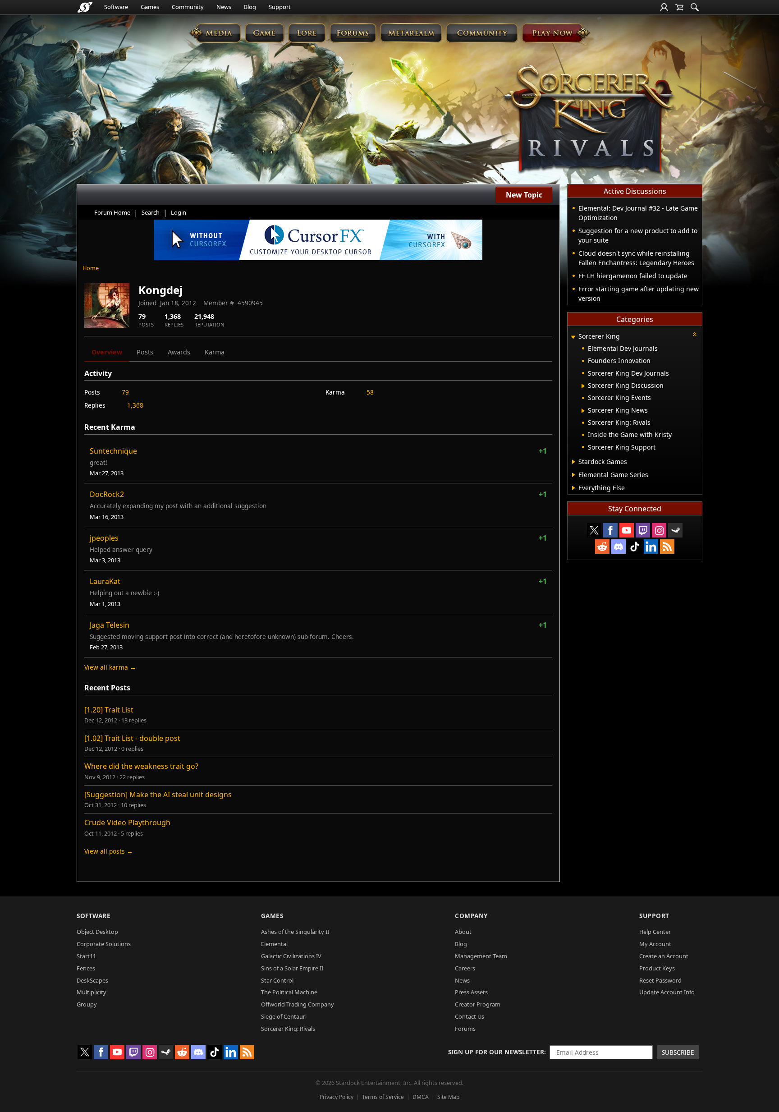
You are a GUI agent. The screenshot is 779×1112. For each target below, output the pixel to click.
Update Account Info (667, 992)
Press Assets (471, 992)
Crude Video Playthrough (127, 822)
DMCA (420, 1097)
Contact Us (469, 1016)
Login (178, 212)
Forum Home (112, 212)
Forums (465, 1029)
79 (125, 392)
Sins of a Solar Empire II (292, 968)
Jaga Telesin (109, 625)
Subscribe (678, 1052)
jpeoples (104, 538)
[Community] (481, 33)
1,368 (135, 405)
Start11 (86, 956)
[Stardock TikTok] (635, 546)
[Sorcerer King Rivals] (589, 120)
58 (370, 392)
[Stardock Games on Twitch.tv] (643, 530)
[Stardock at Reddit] (602, 546)
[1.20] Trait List (108, 710)
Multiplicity (91, 992)
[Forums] (353, 33)
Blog (250, 7)
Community (188, 7)
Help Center (655, 932)
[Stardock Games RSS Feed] (667, 546)
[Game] (264, 33)
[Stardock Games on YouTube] (627, 530)
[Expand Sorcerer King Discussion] (583, 386)
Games (150, 7)
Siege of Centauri (284, 1016)
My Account (655, 944)
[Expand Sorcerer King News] (583, 411)
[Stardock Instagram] (659, 530)
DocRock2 (107, 494)
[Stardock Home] (85, 7)
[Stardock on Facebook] (610, 530)
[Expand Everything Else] (573, 488)
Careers (465, 968)
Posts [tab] (145, 352)
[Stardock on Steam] (675, 530)
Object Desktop (97, 932)
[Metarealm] (411, 33)
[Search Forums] (694, 7)
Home (90, 268)
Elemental (274, 944)
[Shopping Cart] (679, 7)
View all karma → (110, 667)
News (223, 7)
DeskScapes (92, 980)
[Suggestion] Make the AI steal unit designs (158, 795)
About (463, 932)
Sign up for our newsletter (496, 1052)
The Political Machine (289, 992)
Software (116, 7)
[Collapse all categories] (694, 334)
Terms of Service (383, 1097)
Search (151, 212)
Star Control (277, 980)
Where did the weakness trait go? (141, 766)
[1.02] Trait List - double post (132, 738)
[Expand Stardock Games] (573, 462)
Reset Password (660, 980)
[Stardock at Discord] (618, 546)
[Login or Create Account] (664, 7)
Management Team (481, 956)
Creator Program (477, 1004)
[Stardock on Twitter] (594, 530)
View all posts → (108, 851)
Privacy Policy (336, 1097)
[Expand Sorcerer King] (573, 337)
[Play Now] (556, 33)
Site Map (448, 1097)
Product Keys (657, 968)
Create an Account (663, 956)
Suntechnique (113, 451)
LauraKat (105, 581)
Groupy (87, 1004)
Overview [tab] (107, 352)
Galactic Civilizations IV (291, 956)
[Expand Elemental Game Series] (573, 475)
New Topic (524, 195)
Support (280, 7)
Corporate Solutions (104, 944)
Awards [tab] (179, 352)
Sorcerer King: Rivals (288, 1029)
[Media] (215, 33)
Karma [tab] (215, 352)
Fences (86, 968)
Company (471, 915)
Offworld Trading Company (297, 1004)
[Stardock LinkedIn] (651, 546)
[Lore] (306, 33)
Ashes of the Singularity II (295, 932)
